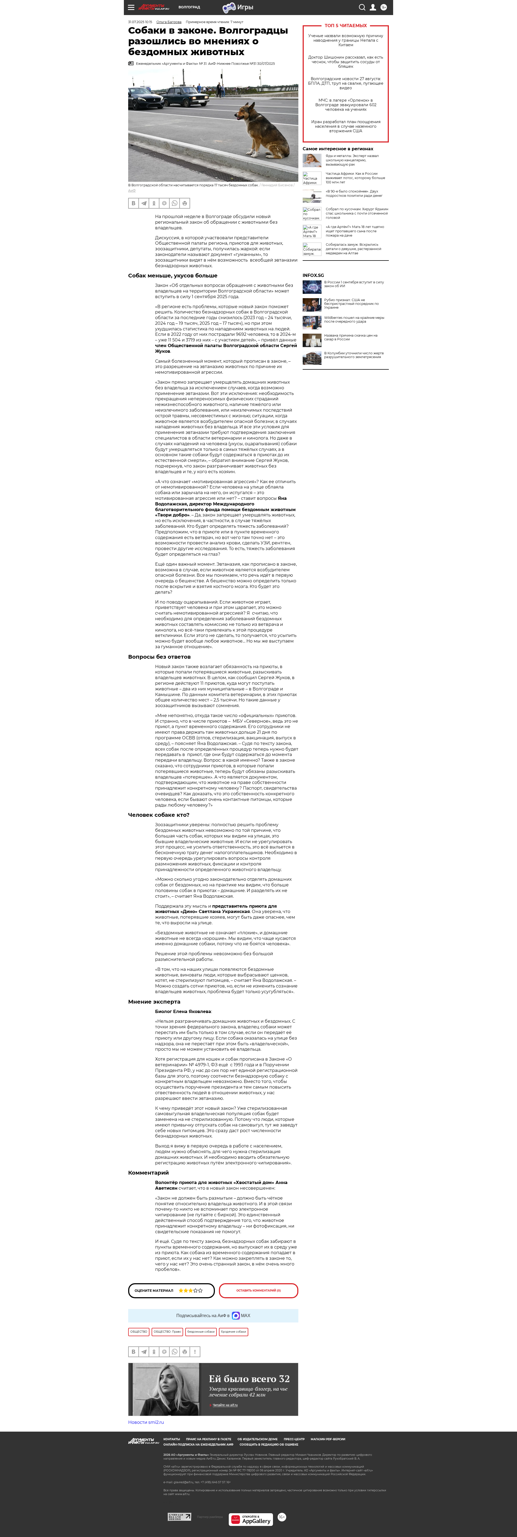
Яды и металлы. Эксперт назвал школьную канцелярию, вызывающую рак (352, 160)
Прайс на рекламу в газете (208, 1439)
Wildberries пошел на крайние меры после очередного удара (354, 319)
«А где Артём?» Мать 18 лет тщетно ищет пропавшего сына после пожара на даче (355, 231)
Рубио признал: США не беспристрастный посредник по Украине (351, 303)
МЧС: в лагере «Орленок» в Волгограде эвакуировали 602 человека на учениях (345, 105)
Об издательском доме (257, 1439)
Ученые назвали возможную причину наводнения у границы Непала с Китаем (345, 40)
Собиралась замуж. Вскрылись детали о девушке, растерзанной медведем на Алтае (353, 249)
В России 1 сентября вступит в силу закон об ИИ (354, 284)
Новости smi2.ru (146, 1422)
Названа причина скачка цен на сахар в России (351, 337)
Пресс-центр (294, 1439)
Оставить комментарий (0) (258, 1290)
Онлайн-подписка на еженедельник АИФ (198, 1444)
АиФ (132, 190)
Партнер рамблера (210, 1516)
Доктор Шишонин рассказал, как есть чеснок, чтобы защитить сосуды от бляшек (345, 62)
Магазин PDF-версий (328, 1439)
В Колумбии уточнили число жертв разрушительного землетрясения (354, 355)
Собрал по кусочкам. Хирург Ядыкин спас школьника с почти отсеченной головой (357, 213)
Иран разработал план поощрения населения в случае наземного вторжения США (345, 126)
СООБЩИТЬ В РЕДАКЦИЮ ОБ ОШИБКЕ (269, 1444)
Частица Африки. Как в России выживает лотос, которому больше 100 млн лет (355, 178)
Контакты (171, 1439)
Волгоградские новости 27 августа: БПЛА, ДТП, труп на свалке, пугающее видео (345, 83)
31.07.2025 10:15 (140, 22)
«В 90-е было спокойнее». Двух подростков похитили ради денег (354, 193)
